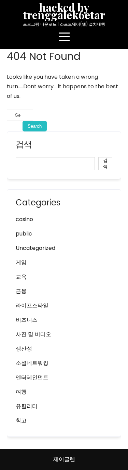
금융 (21, 291)
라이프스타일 (32, 305)
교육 (21, 277)
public (24, 234)
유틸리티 (27, 406)
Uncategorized (35, 248)
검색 (24, 145)
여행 (21, 392)
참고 (21, 420)
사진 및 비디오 (33, 334)
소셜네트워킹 (32, 363)
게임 (21, 262)
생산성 (24, 349)
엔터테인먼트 (32, 377)
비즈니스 (27, 320)
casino (24, 219)
